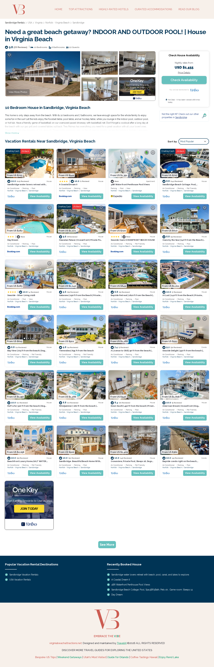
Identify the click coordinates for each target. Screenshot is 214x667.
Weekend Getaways (70, 657)
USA (30, 22)
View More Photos (18, 92)
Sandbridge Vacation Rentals (23, 574)
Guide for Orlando (118, 657)
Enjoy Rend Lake (169, 657)
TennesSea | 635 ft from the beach (76, 350)
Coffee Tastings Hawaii (143, 657)
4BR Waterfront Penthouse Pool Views (130, 184)
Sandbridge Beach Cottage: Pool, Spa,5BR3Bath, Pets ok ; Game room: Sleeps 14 (152, 589)
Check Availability (184, 80)
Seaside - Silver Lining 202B (21, 295)
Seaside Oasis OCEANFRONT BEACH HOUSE (133, 240)
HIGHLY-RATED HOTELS (113, 9)
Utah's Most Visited (95, 657)
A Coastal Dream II (68, 184)
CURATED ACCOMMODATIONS (153, 9)
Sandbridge (78, 22)
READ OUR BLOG (188, 9)
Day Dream (12, 240)
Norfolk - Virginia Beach (57, 22)
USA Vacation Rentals (20, 579)
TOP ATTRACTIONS (81, 9)
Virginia (38, 22)
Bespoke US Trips (45, 657)
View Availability (40, 196)
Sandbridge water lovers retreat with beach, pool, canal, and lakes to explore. (150, 574)
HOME (58, 9)
